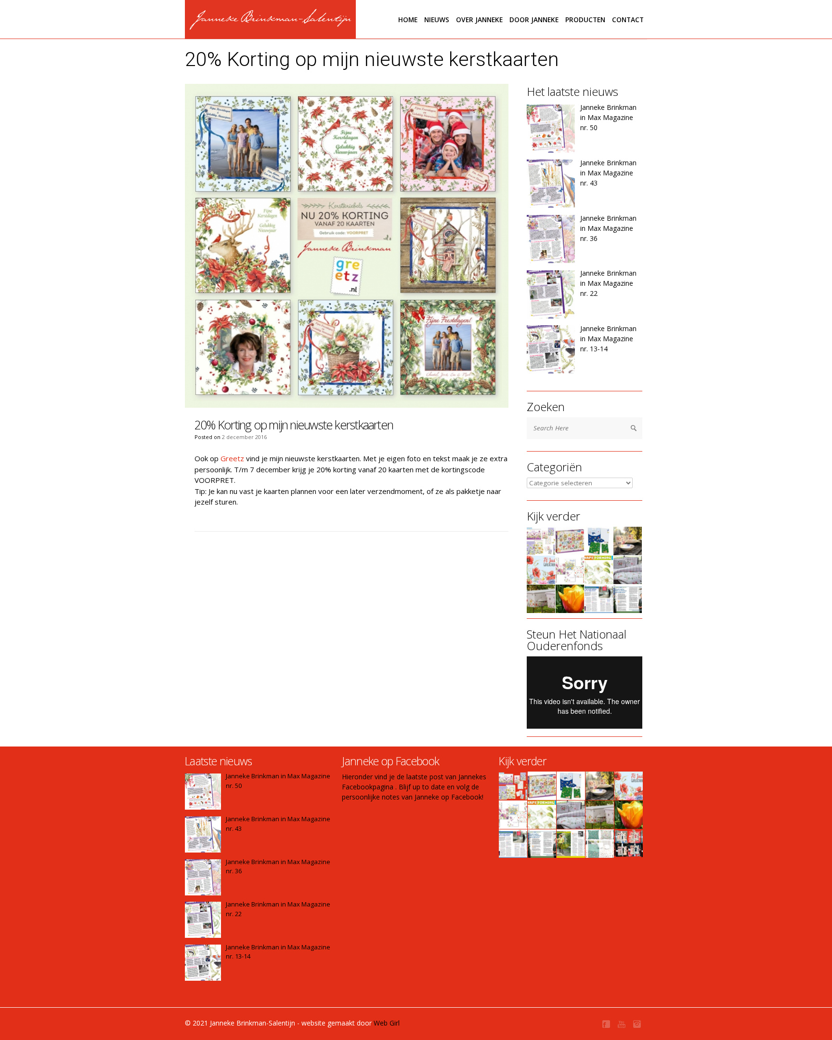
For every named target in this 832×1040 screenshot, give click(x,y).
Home (407, 19)
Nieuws (436, 19)
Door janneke (534, 19)
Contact (628, 19)
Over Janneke (479, 19)
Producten (585, 19)
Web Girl (387, 1022)
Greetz (232, 458)
